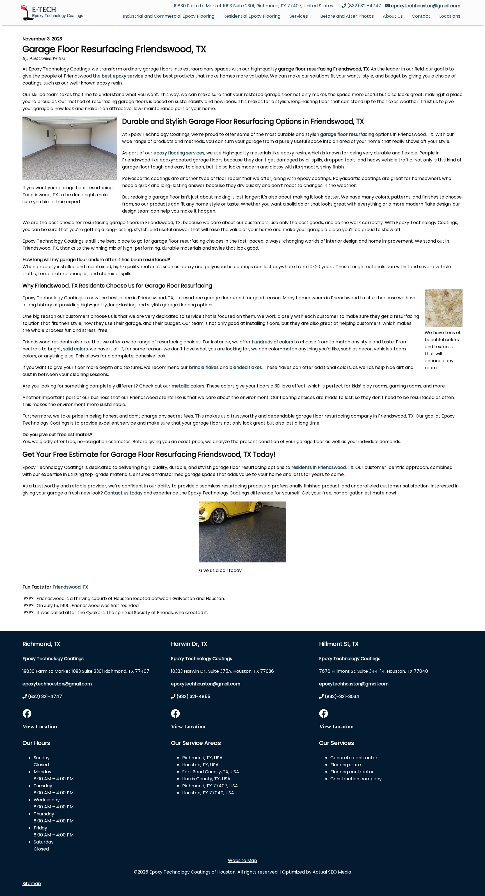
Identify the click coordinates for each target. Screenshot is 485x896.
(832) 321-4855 (192, 696)
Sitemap (31, 883)
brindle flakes (204, 367)
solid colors (75, 349)
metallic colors (187, 386)
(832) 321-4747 (44, 696)
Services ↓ (300, 16)
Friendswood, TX (70, 587)
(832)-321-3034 (341, 696)
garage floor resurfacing (347, 134)
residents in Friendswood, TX (322, 467)
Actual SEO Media (332, 872)
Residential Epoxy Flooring (251, 16)
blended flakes (245, 367)
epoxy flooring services (179, 153)
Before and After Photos (347, 16)
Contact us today (123, 493)
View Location (39, 726)
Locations (449, 16)
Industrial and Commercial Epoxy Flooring (168, 16)
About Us (393, 16)
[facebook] (26, 715)
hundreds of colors (272, 342)
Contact (421, 16)
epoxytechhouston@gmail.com (425, 6)
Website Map (242, 860)
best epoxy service (122, 76)
